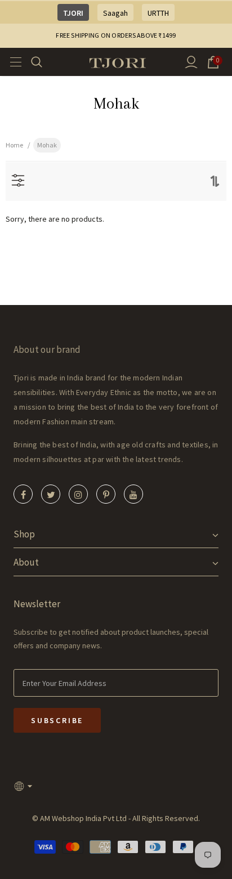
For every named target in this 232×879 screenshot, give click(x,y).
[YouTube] (133, 494)
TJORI (73, 13)
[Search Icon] (43, 62)
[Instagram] (78, 494)
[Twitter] (50, 494)
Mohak (47, 145)
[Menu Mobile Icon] (12, 62)
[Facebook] (23, 494)
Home (14, 145)
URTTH (158, 13)
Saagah (115, 13)
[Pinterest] (105, 494)
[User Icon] (191, 62)
